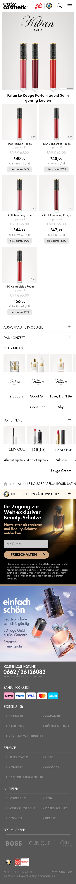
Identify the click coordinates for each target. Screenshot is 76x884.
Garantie (53, 716)
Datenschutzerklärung (32, 566)
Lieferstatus (18, 757)
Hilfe (49, 757)
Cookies (15, 818)
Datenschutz (56, 808)
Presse (50, 818)
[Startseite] (6, 484)
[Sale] (38, 6)
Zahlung (16, 726)
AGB (48, 798)
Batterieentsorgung (26, 777)
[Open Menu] (16, 6)
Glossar (52, 767)
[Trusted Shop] (49, 6)
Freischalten (24, 554)
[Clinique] (40, 843)
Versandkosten (46, 876)
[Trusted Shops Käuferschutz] (8, 862)
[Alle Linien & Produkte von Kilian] (37, 23)
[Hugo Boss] (14, 843)
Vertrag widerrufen (25, 736)
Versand (15, 716)
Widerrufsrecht (21, 808)
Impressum (17, 798)
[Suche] (59, 6)
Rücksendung (57, 726)
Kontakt (15, 767)
